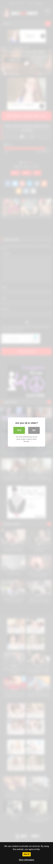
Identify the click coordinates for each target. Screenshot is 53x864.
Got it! (26, 854)
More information (26, 860)
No (34, 430)
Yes (19, 430)
